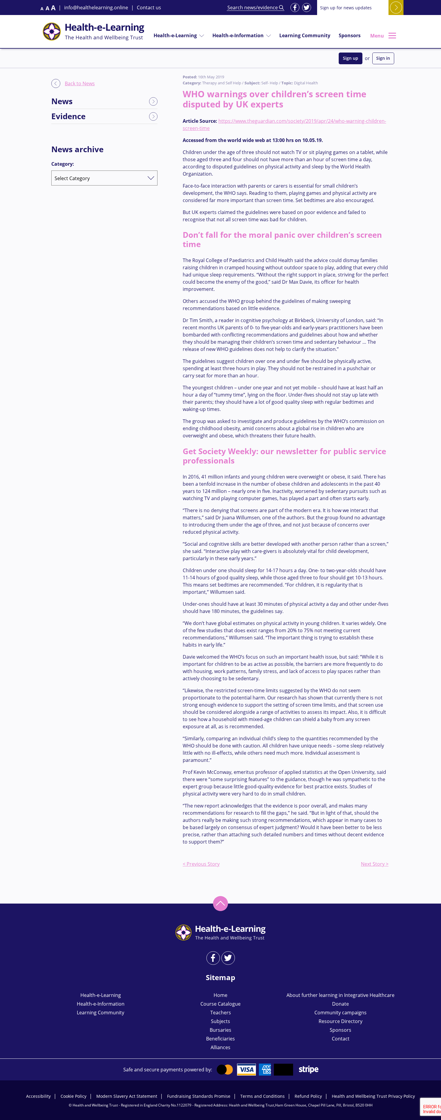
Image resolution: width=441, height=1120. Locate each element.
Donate (340, 1004)
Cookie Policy (73, 1096)
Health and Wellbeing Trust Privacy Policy (373, 1096)
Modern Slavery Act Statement (126, 1096)
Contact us (149, 7)
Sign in (383, 58)
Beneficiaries (220, 1038)
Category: (62, 164)
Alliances (220, 1047)
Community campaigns (340, 1012)
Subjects (220, 1021)
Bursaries (220, 1030)
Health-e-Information (238, 35)
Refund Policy (308, 1096)
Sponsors (350, 35)
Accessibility (38, 1096)
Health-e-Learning (175, 35)
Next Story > (374, 864)
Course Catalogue (220, 1004)
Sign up (350, 58)
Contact (341, 1038)
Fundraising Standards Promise (198, 1096)
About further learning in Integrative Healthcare (340, 995)
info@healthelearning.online (96, 7)
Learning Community (304, 35)
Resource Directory (340, 1021)
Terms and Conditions (262, 1096)
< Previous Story (201, 864)
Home (220, 995)
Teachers (220, 1012)
